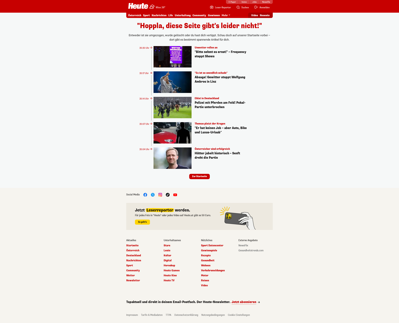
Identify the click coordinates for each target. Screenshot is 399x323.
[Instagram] (160, 194)
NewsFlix (243, 245)
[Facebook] (145, 194)
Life (170, 15)
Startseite (132, 245)
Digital (168, 260)
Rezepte (206, 255)
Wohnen (205, 265)
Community (199, 15)
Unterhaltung (183, 15)
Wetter (130, 275)
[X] (153, 194)
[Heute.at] (138, 6)
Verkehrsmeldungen (213, 270)
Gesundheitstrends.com (251, 250)
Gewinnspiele (209, 250)
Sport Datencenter (212, 245)
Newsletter (133, 280)
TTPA (168, 315)
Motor (204, 275)
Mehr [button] (225, 15)
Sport (146, 15)
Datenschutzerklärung (186, 315)
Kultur (167, 255)
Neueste (265, 15)
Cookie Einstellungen (239, 315)
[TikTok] (168, 194)
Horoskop (169, 265)
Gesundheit (207, 260)
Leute (167, 250)
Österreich (134, 15)
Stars (167, 245)
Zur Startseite (199, 176)
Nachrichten (133, 260)
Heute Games (172, 270)
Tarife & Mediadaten (152, 315)
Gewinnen (214, 15)
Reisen (205, 280)
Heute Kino (170, 275)
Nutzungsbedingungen (213, 315)
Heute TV (169, 280)
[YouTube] (175, 194)
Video (254, 15)
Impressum (132, 315)
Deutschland (133, 255)
